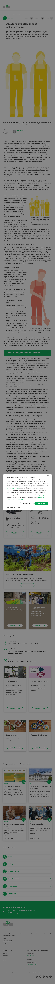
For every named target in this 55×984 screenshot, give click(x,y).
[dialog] (27, 492)
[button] (13, 507)
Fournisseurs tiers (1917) (13, 488)
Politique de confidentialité (17, 499)
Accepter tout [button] (41, 503)
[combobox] (48, 476)
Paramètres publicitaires (41, 495)
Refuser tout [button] (27, 503)
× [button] (49, 475)
